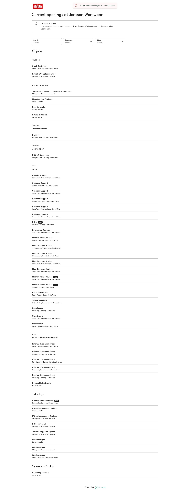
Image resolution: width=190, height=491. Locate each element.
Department (69, 40)
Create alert (45, 29)
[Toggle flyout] (91, 42)
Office (99, 40)
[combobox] (65, 42)
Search (35, 40)
